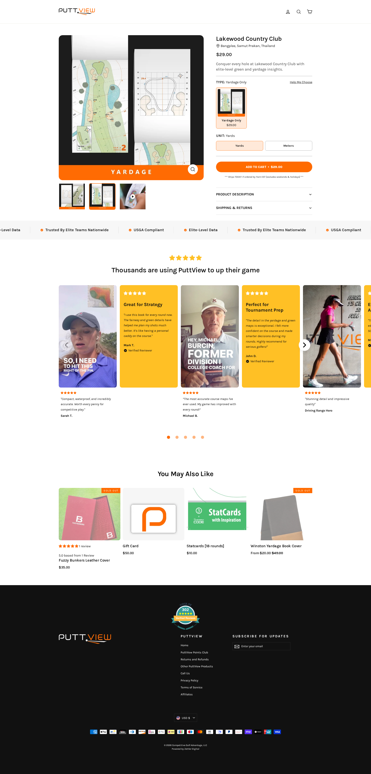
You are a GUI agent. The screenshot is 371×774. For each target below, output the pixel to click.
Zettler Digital (191, 749)
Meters (288, 145)
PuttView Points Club (194, 652)
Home (184, 645)
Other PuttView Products (197, 666)
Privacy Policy (189, 680)
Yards (239, 145)
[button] (168, 437)
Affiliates (187, 694)
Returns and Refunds (195, 659)
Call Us (185, 673)
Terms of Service (192, 687)
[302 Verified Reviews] (185, 631)
